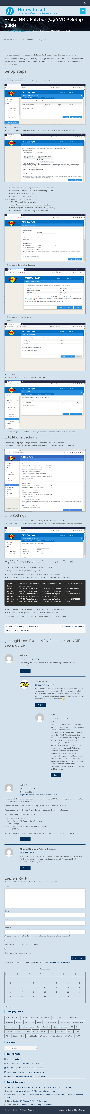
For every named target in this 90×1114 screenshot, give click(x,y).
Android (25, 1018)
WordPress (69, 1036)
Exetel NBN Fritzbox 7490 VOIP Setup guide (55, 1087)
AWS (54, 1018)
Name (7, 911)
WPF (78, 1036)
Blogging (9, 1022)
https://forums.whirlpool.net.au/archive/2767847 (39, 795)
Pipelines (9, 1031)
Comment (9, 887)
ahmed (10, 1095)
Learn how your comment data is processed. (54, 962)
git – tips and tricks (14, 1059)
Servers (44, 1031)
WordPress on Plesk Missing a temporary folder (26, 1076)
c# (26, 1022)
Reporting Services (22, 1031)
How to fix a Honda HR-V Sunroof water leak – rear (35, 1091)
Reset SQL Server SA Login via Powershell (38, 1105)
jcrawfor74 (29, 39)
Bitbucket (72, 1018)
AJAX (17, 1018)
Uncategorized (18, 1036)
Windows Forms (56, 1036)
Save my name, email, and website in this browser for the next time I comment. (38, 936)
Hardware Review (27, 1027)
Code (39, 1022)
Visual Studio (32, 1036)
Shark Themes (80, 1110)
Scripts (35, 1031)
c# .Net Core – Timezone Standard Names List (25, 1072)
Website (7, 928)
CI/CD (32, 1022)
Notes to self (32, 9)
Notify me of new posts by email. (17, 953)
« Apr (6, 1007)
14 (56, 987)
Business (19, 1022)
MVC (71, 1027)
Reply (25, 671)
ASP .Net (34, 1018)
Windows (43, 1036)
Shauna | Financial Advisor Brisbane (38, 849)
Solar (52, 1031)
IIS (38, 1027)
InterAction (46, 1027)
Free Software (65, 1022)
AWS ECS (62, 1018)
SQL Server (61, 1031)
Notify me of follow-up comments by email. (21, 944)
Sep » (12, 1007)
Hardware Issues (13, 39)
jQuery (55, 1027)
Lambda (64, 1027)
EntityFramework (50, 1022)
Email (7, 919)
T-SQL (8, 1036)
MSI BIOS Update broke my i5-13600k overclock (26, 1068)
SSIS (77, 1031)
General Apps (78, 1022)
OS (77, 1027)
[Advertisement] (44, 47)
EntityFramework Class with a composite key (24, 1063)
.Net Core (9, 1018)
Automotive (45, 1018)
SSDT (70, 1031)
